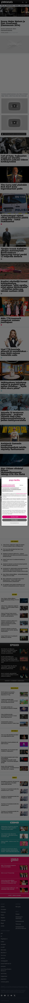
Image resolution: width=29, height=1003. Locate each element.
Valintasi (21, 485)
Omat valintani (14, 520)
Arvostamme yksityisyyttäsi (8, 485)
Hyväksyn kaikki (14, 516)
